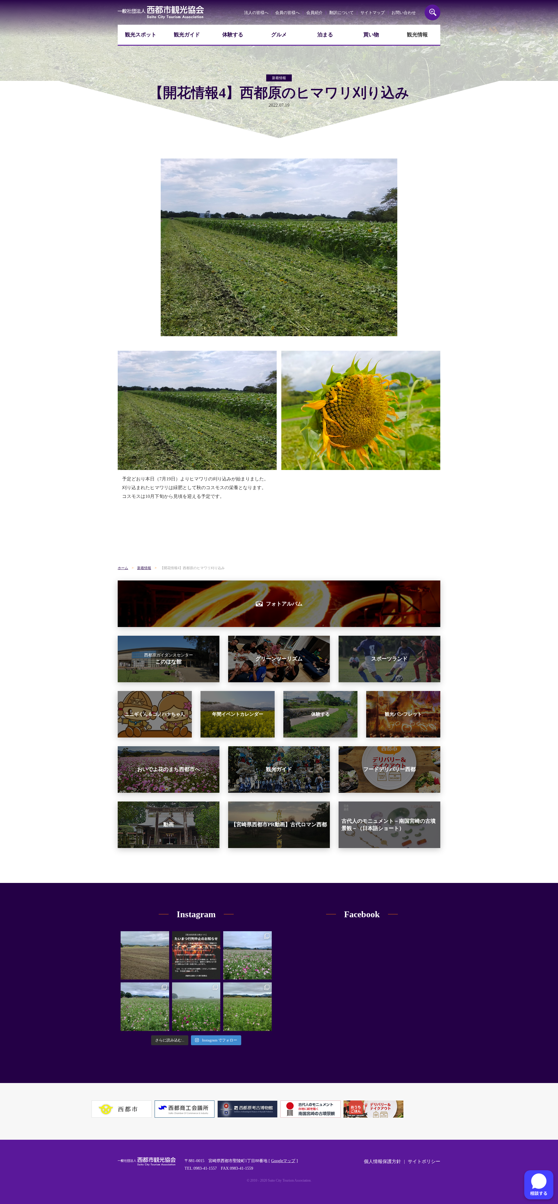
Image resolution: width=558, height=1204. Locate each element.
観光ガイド (187, 35)
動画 (168, 824)
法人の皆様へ (256, 12)
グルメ (279, 35)
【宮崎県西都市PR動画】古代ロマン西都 (279, 824)
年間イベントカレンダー (237, 714)
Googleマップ (283, 1161)
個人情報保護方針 (382, 1161)
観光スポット (140, 35)
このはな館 (168, 659)
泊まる (325, 35)
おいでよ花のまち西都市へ (168, 769)
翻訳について (341, 12)
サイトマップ (372, 12)
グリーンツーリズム (279, 659)
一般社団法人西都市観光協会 (161, 12)
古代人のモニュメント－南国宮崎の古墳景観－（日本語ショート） (388, 824)
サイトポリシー (424, 1161)
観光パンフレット (403, 714)
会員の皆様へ (287, 12)
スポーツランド (389, 659)
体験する (232, 35)
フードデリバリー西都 (389, 769)
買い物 (371, 35)
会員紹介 (314, 12)
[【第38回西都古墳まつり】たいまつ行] (196, 955)
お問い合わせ (403, 12)
